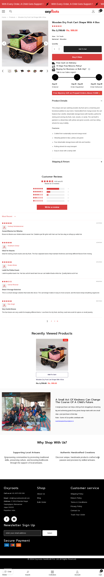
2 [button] (51, 321)
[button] (4, 43)
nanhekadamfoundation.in (64, 421)
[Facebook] (6, 519)
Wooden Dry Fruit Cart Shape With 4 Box (50, 379)
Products (12, 17)
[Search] (10, 11)
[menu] (3, 11)
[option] (25, 43)
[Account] (93, 11)
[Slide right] (98, 458)
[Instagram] (14, 519)
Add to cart (83, 49)
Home (4, 17)
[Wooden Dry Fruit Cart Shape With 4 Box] (52, 355)
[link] (26, 411)
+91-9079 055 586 (18, 493)
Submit (49, 533)
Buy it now (77, 57)
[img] (7, 223)
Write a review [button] (52, 207)
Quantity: (55, 44)
